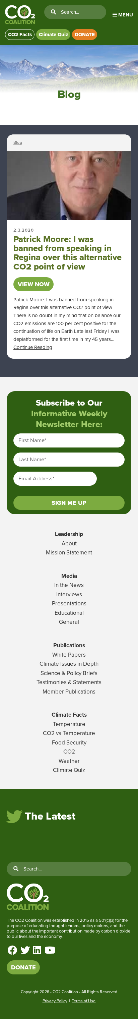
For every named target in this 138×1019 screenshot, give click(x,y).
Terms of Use (83, 1001)
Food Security (69, 742)
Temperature (69, 724)
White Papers (69, 655)
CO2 (69, 751)
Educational (69, 613)
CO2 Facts (20, 34)
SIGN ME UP (69, 502)
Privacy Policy (55, 1001)
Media (69, 576)
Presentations (69, 603)
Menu (125, 14)
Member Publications (69, 691)
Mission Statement (69, 552)
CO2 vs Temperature (69, 733)
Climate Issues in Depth (69, 664)
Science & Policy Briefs (69, 673)
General (69, 622)
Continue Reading (32, 347)
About (69, 543)
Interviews (69, 594)
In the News (69, 585)
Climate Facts (69, 715)
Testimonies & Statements (69, 682)
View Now (34, 284)
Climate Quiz (53, 34)
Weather (69, 761)
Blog (17, 142)
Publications (69, 645)
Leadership (69, 534)
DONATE (85, 34)
